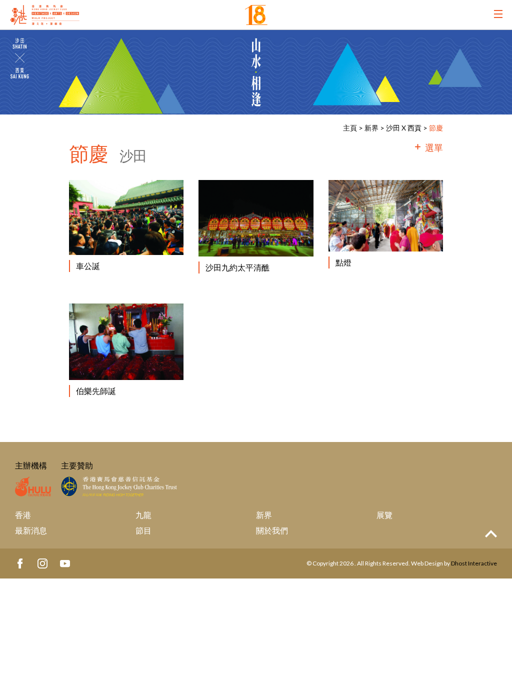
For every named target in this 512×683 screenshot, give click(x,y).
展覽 (384, 515)
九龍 (144, 515)
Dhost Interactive (474, 563)
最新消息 (31, 530)
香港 (23, 515)
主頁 (350, 128)
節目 (144, 530)
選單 (434, 147)
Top (491, 534)
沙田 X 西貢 (404, 128)
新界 (372, 128)
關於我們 (272, 530)
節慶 (436, 128)
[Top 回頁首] (491, 534)
